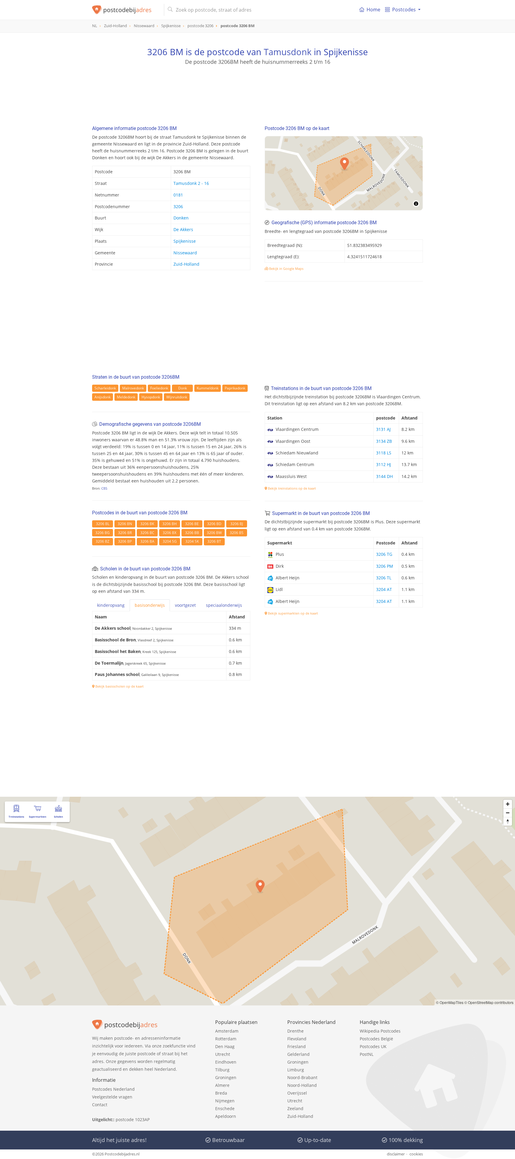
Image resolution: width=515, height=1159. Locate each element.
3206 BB (192, 532)
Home (373, 9)
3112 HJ (383, 464)
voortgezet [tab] (185, 605)
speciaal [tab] (224, 605)
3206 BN (125, 523)
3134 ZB (384, 441)
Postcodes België (376, 1039)
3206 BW (214, 532)
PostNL (366, 1054)
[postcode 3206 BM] (125, 9)
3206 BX (169, 532)
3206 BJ (236, 523)
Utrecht (222, 1054)
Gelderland (298, 1054)
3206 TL (383, 578)
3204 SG (170, 541)
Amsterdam (226, 1031)
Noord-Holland (302, 1085)
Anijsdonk (102, 397)
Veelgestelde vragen (112, 1097)
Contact (99, 1104)
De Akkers (183, 229)
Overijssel (297, 1093)
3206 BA (147, 541)
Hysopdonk (151, 397)
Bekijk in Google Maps (285, 268)
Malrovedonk (133, 388)
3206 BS (236, 532)
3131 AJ (383, 429)
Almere (222, 1085)
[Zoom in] (507, 804)
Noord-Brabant (302, 1077)
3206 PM (384, 566)
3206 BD (214, 523)
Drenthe (295, 1031)
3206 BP (125, 541)
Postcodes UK (373, 1046)
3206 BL (102, 523)
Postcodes (404, 9)
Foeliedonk (159, 388)
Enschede (225, 1108)
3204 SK (192, 541)
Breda (221, 1093)
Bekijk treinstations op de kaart (291, 488)
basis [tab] (150, 605)
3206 (178, 206)
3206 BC (147, 532)
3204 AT (384, 589)
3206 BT (214, 541)
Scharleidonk (105, 388)
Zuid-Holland (186, 264)
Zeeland (295, 1108)
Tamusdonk (287, 52)
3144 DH (384, 476)
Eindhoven (225, 1062)
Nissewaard (185, 253)
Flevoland (296, 1039)
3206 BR (125, 532)
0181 (178, 195)
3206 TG (384, 554)
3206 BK (147, 523)
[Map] (344, 173)
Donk (182, 388)
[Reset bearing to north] (507, 821)
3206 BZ (102, 541)
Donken (181, 218)
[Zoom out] (507, 812)
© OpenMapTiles (449, 1002)
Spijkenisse (184, 241)
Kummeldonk (207, 388)
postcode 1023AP (133, 1119)
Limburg (295, 1070)
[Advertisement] (257, 92)
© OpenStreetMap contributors (489, 1002)
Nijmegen (225, 1101)
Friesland (296, 1046)
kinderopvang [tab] (111, 605)
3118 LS (383, 453)
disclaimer (396, 1154)
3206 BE (192, 523)
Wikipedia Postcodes (380, 1031)
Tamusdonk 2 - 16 (191, 183)
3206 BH (169, 523)
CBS (104, 488)
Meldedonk (126, 397)
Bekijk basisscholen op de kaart (119, 686)
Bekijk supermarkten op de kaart (292, 613)
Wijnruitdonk (176, 397)
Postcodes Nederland (113, 1089)
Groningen (225, 1077)
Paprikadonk (235, 388)
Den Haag (225, 1046)
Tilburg (222, 1070)
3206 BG (102, 532)
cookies (416, 1154)
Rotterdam (225, 1039)
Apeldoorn (225, 1116)
